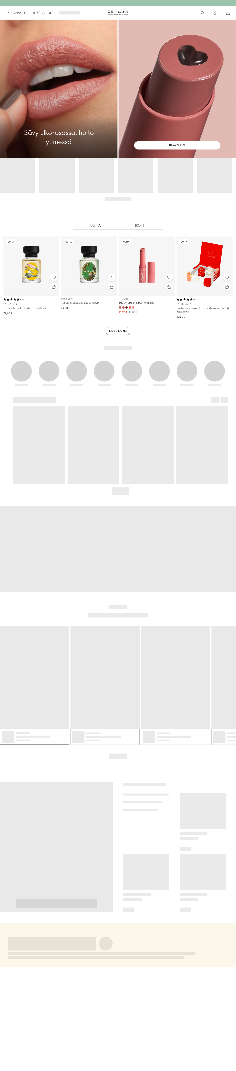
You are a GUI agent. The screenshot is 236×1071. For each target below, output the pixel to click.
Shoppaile (17, 13)
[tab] (95, 225)
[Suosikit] (54, 277)
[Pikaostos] (54, 287)
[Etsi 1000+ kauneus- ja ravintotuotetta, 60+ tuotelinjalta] (202, 12)
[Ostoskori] (228, 12)
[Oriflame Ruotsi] (118, 12)
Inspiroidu (43, 13)
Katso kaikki (118, 330)
